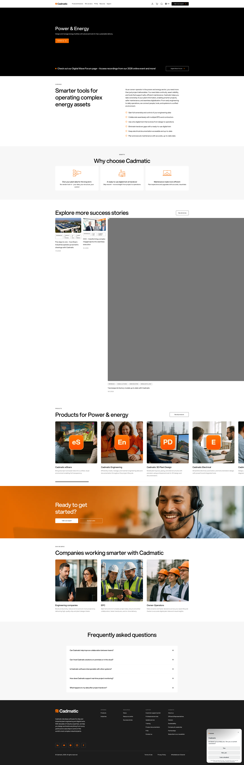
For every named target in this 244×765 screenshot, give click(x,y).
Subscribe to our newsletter (176, 734)
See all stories (182, 213)
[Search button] (161, 4)
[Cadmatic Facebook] (83, 745)
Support (109, 4)
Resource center (128, 716)
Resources (102, 4)
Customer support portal (153, 713)
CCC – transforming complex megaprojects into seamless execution (94, 242)
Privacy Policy (162, 755)
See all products (179, 414)
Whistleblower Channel (178, 755)
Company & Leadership (175, 727)
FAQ (147, 731)
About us (171, 713)
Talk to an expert (67, 521)
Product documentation (153, 727)
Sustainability (172, 723)
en (168, 4)
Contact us (149, 734)
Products (103, 713)
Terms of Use (148, 755)
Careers (170, 720)
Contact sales (91, 521)
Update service (150, 720)
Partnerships (172, 731)
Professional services (152, 716)
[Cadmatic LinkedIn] (57, 745)
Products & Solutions (77, 4)
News (125, 713)
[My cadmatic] (152, 4)
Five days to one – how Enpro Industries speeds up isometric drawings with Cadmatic (67, 245)
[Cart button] (157, 4)
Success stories (127, 720)
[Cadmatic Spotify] (70, 745)
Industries (104, 716)
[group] (76, 447)
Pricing (96, 4)
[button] (72, 482)
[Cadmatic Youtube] (64, 745)
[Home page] (66, 712)
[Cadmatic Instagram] (77, 745)
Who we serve (88, 4)
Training (148, 723)
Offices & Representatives (176, 716)
